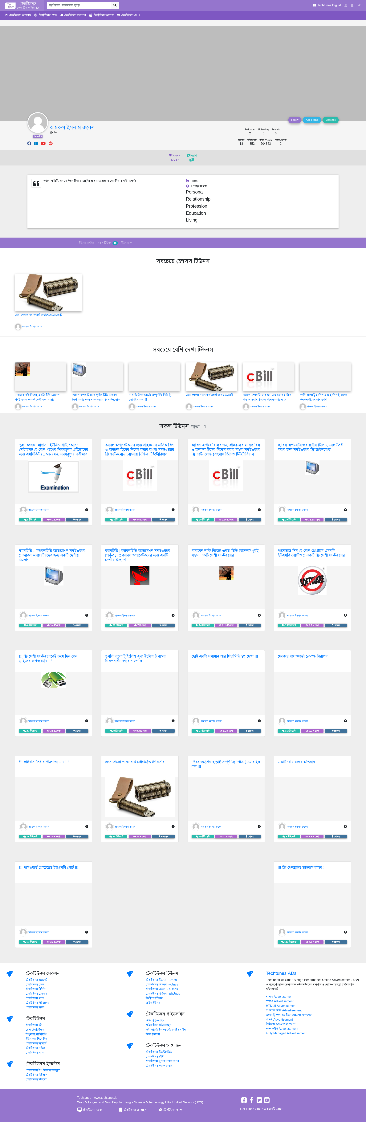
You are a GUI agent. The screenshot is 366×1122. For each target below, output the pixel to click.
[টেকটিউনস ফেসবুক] (244, 1101)
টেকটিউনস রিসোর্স (36, 1043)
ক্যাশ (193, 155)
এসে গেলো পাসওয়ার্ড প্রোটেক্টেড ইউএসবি (38, 315)
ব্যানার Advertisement (279, 997)
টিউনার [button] (125, 243)
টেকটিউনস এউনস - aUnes (162, 989)
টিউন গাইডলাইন (155, 1020)
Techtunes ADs (281, 973)
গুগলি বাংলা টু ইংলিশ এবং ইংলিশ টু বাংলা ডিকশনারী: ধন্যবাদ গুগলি (135, 658)
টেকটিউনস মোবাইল (135, 1110)
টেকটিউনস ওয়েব (92, 1110)
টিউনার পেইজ (86, 243)
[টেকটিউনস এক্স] (259, 1101)
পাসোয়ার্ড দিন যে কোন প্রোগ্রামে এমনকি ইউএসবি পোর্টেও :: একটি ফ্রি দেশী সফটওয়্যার (311, 553)
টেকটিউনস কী (34, 1025)
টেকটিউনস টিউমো (36, 1079)
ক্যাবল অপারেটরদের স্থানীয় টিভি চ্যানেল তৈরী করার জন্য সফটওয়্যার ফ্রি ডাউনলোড (310, 447)
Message (331, 119)
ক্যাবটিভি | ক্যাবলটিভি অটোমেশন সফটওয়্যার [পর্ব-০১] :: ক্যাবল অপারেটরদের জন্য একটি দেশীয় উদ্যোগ (137, 555)
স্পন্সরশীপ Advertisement (282, 1029)
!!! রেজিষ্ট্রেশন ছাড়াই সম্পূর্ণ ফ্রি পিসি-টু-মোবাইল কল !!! (226, 764)
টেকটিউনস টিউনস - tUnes (161, 980)
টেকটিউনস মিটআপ (36, 1075)
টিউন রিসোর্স (153, 1034)
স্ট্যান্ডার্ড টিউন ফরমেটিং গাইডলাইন (166, 1030)
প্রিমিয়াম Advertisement (280, 1024)
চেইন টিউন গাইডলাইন (158, 1025)
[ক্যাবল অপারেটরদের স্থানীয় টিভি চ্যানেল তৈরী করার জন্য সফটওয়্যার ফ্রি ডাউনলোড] (79, 369)
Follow (294, 119)
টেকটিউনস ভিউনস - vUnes (162, 984)
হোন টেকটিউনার (35, 1030)
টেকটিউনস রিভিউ (35, 989)
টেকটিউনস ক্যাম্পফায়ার (159, 1066)
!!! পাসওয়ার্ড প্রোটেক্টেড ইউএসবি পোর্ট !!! (48, 867)
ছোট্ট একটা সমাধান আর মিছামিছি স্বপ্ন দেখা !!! (225, 656)
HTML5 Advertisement (281, 1006)
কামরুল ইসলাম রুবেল (72, 127)
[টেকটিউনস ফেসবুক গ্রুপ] (251, 1101)
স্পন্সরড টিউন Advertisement (284, 1010)
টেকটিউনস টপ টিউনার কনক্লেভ (43, 1070)
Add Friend (312, 119)
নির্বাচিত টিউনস (154, 998)
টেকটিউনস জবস (35, 1007)
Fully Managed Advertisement (286, 1033)
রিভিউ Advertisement (279, 1020)
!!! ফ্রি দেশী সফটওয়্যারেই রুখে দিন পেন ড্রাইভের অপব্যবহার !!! (48, 658)
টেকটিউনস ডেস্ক (35, 984)
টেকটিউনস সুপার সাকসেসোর (162, 1061)
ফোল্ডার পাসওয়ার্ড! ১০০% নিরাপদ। (303, 656)
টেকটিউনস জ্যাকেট (36, 980)
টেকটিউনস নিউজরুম (37, 1003)
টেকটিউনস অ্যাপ (172, 1110)
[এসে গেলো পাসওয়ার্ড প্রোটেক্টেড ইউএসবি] (48, 292)
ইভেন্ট (103, 15)
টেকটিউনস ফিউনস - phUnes (163, 994)
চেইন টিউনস (153, 1003)
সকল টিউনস (106, 243)
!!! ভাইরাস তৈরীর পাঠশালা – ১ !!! (44, 762)
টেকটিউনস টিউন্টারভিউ (159, 1052)
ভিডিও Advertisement (279, 1001)
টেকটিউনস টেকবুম (36, 994)
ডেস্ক (48, 15)
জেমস (176, 158)
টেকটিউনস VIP (155, 1057)
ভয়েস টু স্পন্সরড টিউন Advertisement (288, 1015)
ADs (130, 15)
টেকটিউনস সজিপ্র (35, 1048)
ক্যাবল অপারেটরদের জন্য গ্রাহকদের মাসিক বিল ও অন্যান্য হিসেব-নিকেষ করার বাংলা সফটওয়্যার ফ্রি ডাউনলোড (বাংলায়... (267, 399)
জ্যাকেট (20, 15)
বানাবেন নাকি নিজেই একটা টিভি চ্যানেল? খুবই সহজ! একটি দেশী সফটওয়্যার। (225, 553)
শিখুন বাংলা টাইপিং (36, 1034)
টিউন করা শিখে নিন (36, 1039)
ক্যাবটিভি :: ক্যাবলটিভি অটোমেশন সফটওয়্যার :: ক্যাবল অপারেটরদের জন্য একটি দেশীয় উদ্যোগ (52, 555)
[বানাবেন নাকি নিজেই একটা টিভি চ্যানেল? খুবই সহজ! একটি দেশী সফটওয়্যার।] (22, 369)
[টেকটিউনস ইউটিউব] (267, 1101)
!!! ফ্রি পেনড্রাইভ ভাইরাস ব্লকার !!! (302, 867)
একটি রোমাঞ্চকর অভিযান (296, 762)
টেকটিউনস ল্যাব (35, 998)
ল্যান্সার (75, 15)
